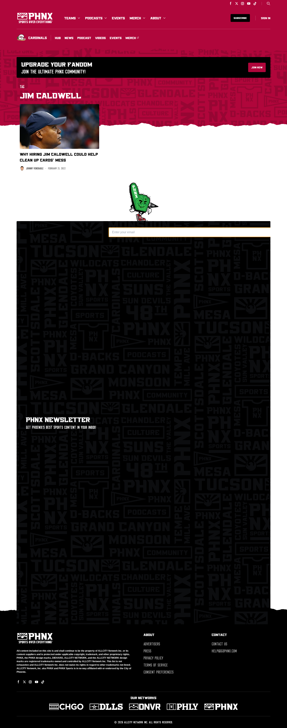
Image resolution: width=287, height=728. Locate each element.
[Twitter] (236, 3)
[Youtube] (249, 3)
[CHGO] (66, 707)
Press (147, 651)
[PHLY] (182, 707)
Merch (135, 18)
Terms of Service (156, 665)
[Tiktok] (255, 3)
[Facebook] (231, 3)
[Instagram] (242, 3)
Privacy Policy (153, 658)
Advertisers (152, 644)
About (155, 18)
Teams (70, 18)
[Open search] (268, 3)
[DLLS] (106, 707)
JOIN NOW (257, 67)
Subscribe (240, 18)
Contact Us (219, 644)
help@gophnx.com (224, 651)
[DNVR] (144, 707)
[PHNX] (221, 707)
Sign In (265, 18)
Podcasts (93, 18)
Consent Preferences (159, 672)
